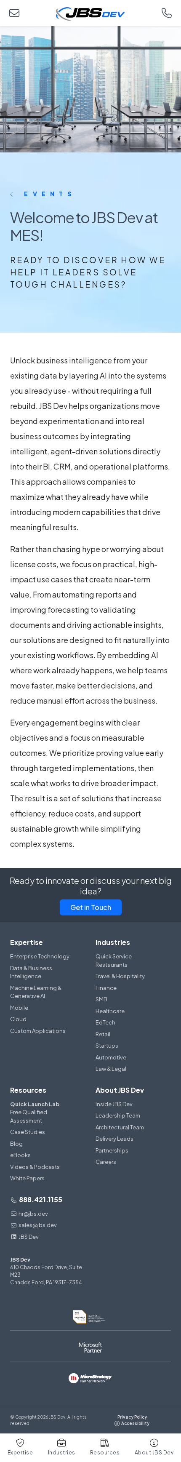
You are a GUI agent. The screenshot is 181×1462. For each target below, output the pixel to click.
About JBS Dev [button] (154, 1452)
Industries (113, 942)
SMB (101, 999)
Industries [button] (61, 1452)
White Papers (27, 1178)
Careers (106, 1161)
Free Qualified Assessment (34, 1112)
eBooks (20, 1155)
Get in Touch (90, 907)
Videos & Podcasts (35, 1166)
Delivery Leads (114, 1138)
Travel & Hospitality (120, 976)
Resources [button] (105, 1452)
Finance (106, 987)
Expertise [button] (20, 1452)
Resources (28, 1090)
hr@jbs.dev (33, 1213)
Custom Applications (38, 1030)
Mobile (19, 1007)
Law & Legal (111, 1068)
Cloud (18, 1019)
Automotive (111, 1057)
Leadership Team (118, 1115)
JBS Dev (29, 1236)
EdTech (105, 1022)
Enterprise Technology (39, 956)
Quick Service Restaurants (114, 960)
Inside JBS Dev (114, 1104)
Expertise (26, 942)
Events (47, 193)
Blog (16, 1143)
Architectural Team (120, 1127)
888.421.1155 (40, 1199)
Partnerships (112, 1150)
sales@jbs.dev (38, 1225)
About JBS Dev (120, 1090)
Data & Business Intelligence (31, 972)
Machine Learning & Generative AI (35, 992)
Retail (103, 1034)
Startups (107, 1045)
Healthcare (110, 1011)
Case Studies (27, 1132)
